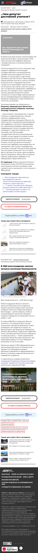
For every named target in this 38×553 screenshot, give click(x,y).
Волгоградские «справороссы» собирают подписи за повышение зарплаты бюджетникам (22, 231)
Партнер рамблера (18, 543)
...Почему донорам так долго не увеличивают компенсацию (16, 191)
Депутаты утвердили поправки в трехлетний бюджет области (19, 242)
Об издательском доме (11, 477)
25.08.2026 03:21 (6, 260)
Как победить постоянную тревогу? (20, 446)
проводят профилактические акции (15, 363)
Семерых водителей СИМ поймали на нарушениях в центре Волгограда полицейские (20, 441)
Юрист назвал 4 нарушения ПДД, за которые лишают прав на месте (20, 459)
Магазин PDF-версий (10, 480)
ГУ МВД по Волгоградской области (13, 296)
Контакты (6, 474)
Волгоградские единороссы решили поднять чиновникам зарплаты (20, 236)
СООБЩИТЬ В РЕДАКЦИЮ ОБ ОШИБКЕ (16, 487)
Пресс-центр (28, 477)
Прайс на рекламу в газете (22, 474)
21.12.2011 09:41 (5, 8)
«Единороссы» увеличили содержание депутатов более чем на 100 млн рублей (21, 249)
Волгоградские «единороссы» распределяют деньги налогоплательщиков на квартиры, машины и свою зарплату (17, 180)
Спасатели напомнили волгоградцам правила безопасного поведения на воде (16, 378)
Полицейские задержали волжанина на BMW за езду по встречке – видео (21, 453)
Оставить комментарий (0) (16, 207)
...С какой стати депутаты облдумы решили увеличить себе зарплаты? (18, 186)
